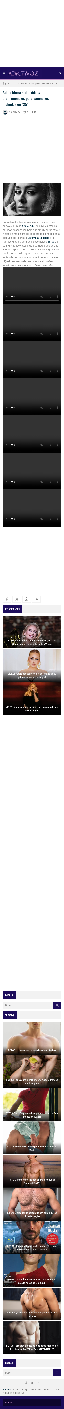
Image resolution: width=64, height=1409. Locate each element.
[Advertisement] (32, 35)
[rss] (38, 1383)
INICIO (8, 1402)
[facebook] (7, 599)
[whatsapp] (26, 599)
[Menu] (3, 73)
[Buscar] (59, 73)
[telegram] (36, 599)
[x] (16, 599)
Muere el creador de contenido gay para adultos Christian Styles (36, 83)
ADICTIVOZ (14, 112)
